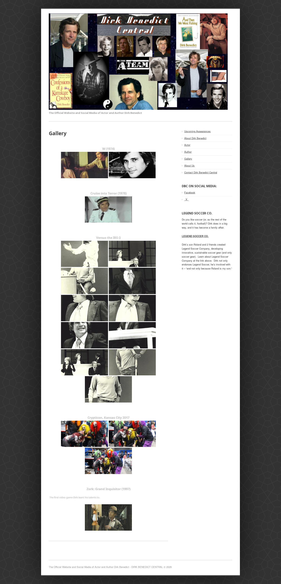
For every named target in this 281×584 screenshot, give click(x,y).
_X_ (186, 199)
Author (188, 152)
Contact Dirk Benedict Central (200, 172)
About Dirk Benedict (195, 138)
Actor (187, 145)
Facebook (189, 192)
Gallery (188, 158)
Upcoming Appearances (197, 131)
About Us (189, 165)
